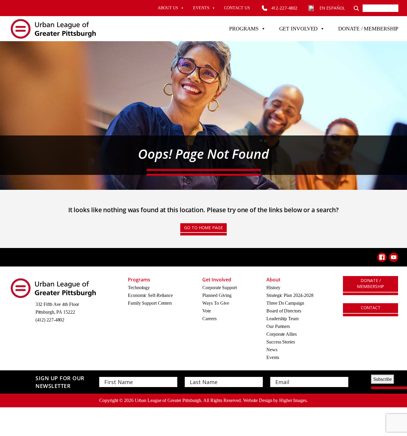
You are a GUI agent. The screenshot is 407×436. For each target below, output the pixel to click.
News (271, 349)
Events (201, 8)
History (273, 287)
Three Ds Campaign (285, 303)
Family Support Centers (150, 303)
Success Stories (280, 341)
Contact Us (237, 8)
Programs (243, 29)
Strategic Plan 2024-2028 (289, 295)
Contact (370, 307)
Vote (206, 310)
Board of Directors (283, 310)
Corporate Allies (281, 334)
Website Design (257, 400)
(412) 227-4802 (50, 319)
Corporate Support (219, 287)
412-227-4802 (284, 8)
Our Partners (278, 326)
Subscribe (382, 379)
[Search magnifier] (356, 8)
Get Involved (298, 29)
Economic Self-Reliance (150, 295)
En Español (332, 8)
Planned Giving (217, 295)
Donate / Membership (368, 29)
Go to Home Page (203, 227)
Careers (209, 318)
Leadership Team (282, 318)
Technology (139, 287)
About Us (168, 8)
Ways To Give (215, 303)
